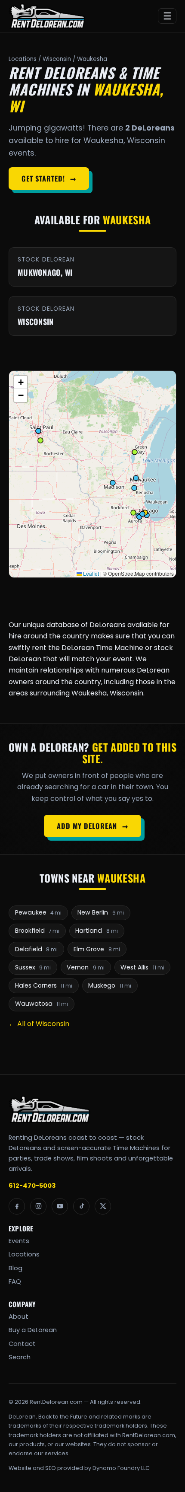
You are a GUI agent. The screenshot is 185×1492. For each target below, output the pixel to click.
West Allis (142, 967)
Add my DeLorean (92, 826)
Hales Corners (44, 985)
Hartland (96, 930)
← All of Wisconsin (39, 1024)
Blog (15, 1268)
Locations (23, 59)
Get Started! (49, 178)
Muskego (109, 985)
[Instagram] (38, 1206)
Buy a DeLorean (33, 1330)
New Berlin (100, 912)
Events (19, 1241)
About (18, 1316)
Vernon (86, 967)
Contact (22, 1343)
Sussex (33, 967)
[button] (20, 382)
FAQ (15, 1281)
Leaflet (90, 573)
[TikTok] (81, 1206)
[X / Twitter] (103, 1206)
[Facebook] (17, 1206)
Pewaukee (38, 912)
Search (20, 1357)
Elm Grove (97, 949)
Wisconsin (57, 59)
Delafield (36, 949)
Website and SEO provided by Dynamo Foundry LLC (79, 1468)
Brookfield (37, 930)
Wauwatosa (41, 1003)
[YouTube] (60, 1206)
